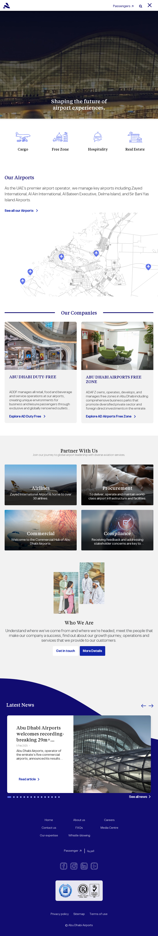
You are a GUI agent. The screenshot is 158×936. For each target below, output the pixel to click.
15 (59, 797)
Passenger (71, 851)
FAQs (79, 828)
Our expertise (49, 835)
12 (48, 797)
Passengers (121, 6)
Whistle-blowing (79, 835)
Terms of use (98, 914)
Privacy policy (60, 914)
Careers (109, 820)
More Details (92, 650)
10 (41, 797)
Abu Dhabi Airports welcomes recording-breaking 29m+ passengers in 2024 (40, 737)
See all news (138, 797)
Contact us (49, 828)
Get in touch (65, 650)
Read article (27, 779)
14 (55, 797)
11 (45, 797)
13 (52, 797)
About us (79, 820)
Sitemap (79, 914)
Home (49, 820)
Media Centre (109, 828)
